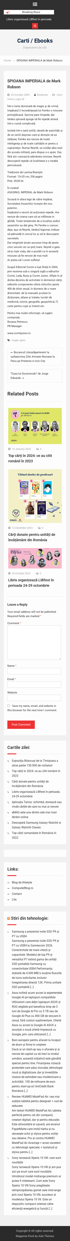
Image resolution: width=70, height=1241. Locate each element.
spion (22, 340)
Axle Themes (46, 1236)
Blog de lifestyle (22, 882)
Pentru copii (14, 99)
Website (12, 692)
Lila (14, 899)
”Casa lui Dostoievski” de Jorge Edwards (29, 376)
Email (11, 679)
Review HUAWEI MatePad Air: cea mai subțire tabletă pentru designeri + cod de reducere (37, 1101)
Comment (14, 623)
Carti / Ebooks (35, 40)
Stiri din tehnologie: (30, 918)
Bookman (42, 94)
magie (14, 340)
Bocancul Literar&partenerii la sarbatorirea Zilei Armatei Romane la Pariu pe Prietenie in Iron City (33, 357)
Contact (17, 894)
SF (23, 99)
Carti (59, 94)
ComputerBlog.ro (22, 888)
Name (11, 665)
